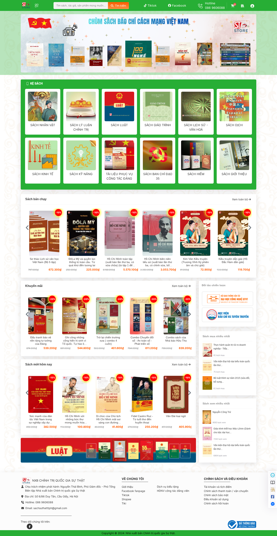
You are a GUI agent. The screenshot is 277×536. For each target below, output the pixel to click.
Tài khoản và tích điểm (218, 486)
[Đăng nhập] (252, 5)
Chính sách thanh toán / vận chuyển (226, 491)
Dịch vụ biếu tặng (168, 486)
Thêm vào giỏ (44, 232)
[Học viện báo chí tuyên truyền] (227, 314)
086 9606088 (215, 8)
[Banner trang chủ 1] (108, 450)
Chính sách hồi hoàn (216, 503)
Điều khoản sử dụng (216, 499)
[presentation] (26, 43)
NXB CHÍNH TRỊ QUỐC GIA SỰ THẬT (58, 480)
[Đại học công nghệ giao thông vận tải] (227, 298)
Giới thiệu (127, 486)
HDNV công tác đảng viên (173, 490)
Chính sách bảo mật (216, 495)
